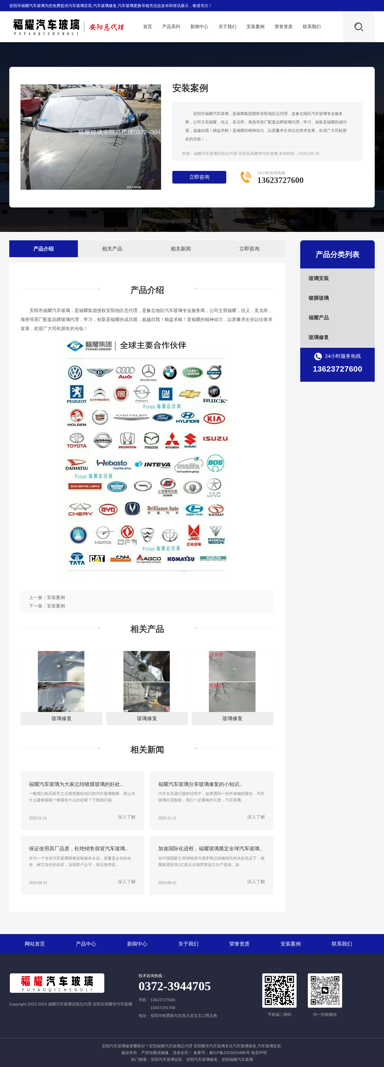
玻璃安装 (319, 278)
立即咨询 (199, 177)
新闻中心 (199, 26)
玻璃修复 (319, 337)
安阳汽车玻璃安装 (166, 1059)
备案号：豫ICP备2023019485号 (221, 1052)
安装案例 (256, 26)
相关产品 (112, 249)
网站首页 (35, 944)
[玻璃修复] (61, 710)
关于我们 (227, 26)
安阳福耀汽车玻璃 (237, 1059)
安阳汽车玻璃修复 (202, 1059)
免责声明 (259, 1052)
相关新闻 (181, 249)
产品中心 (86, 944)
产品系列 (171, 26)
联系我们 (312, 26)
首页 (147, 26)
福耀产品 (319, 317)
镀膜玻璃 (319, 298)
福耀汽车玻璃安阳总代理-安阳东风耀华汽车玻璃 (236, 153)
